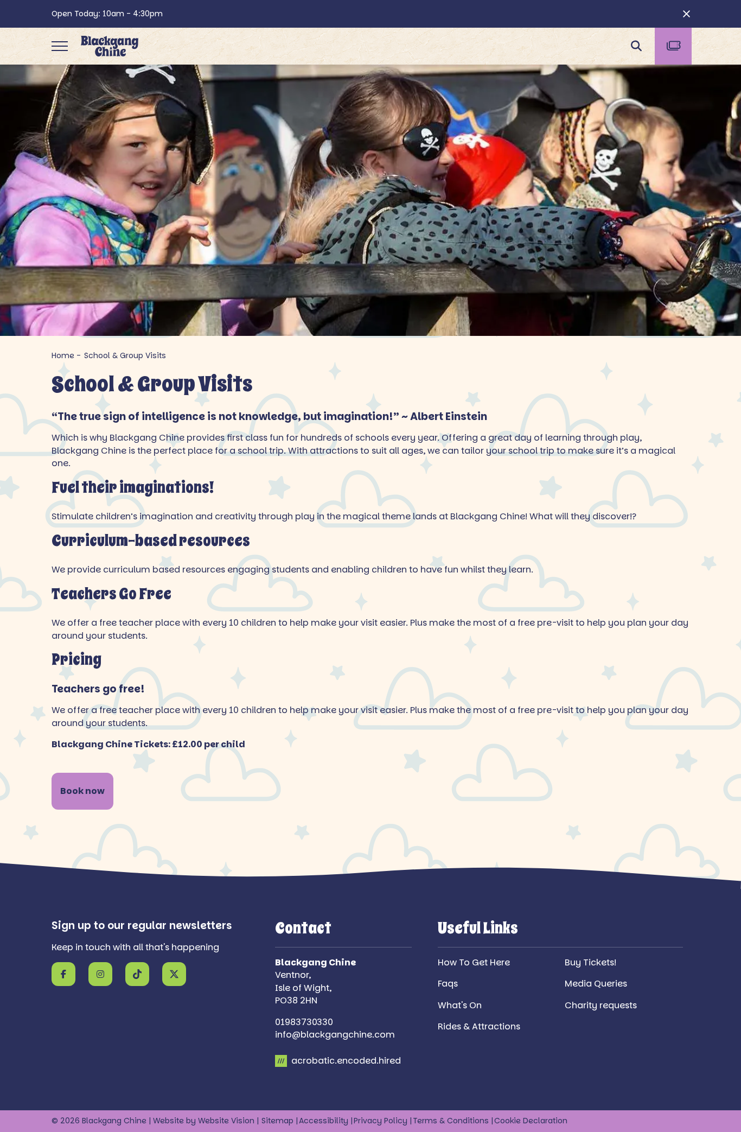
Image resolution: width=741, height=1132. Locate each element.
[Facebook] (63, 974)
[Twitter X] (174, 974)
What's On (460, 1005)
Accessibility (323, 1120)
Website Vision (226, 1120)
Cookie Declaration (530, 1120)
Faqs (448, 983)
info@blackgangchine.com (335, 1034)
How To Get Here (474, 962)
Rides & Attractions (479, 1026)
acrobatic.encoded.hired (345, 1060)
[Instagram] (100, 974)
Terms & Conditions (451, 1120)
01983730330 (304, 1022)
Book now (82, 791)
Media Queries (596, 983)
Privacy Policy (380, 1120)
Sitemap (277, 1120)
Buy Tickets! (590, 962)
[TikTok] (137, 974)
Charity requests (601, 1005)
